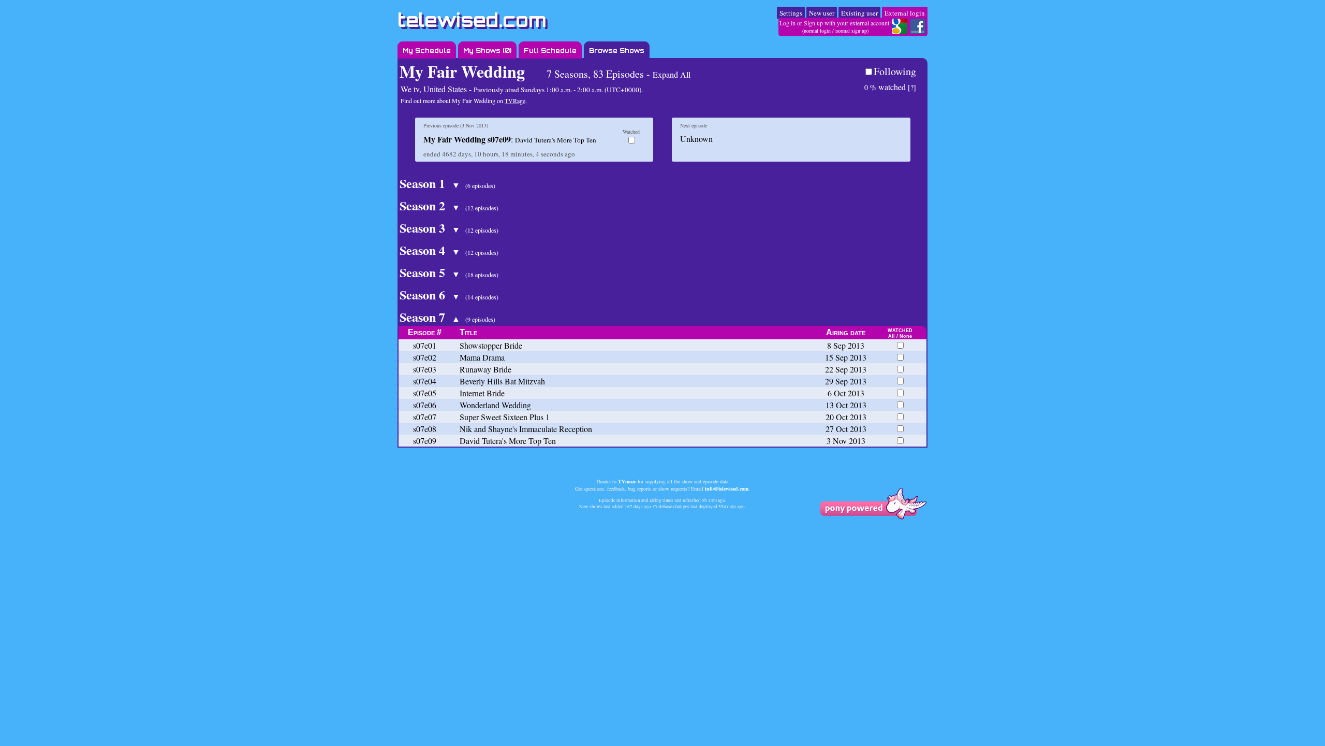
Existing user (859, 13)
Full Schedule (550, 50)
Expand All (671, 74)
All (891, 336)
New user (821, 13)
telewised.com (472, 20)
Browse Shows (616, 50)
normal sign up (851, 30)
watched (885, 86)
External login (905, 13)
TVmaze (627, 481)
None (906, 336)
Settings (790, 13)
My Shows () (487, 50)
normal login (817, 30)
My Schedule (427, 50)
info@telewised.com (726, 488)
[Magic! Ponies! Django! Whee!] (873, 516)
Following (895, 71)
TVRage (515, 100)
